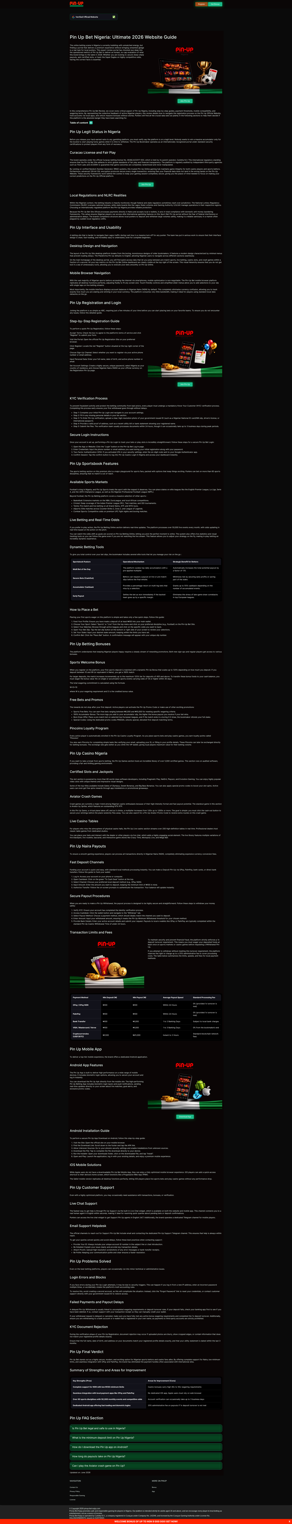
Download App (185, 1117)
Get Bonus (215, 4)
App (153, 1491)
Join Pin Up (185, 101)
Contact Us (74, 1487)
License (72, 1500)
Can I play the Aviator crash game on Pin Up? (98, 1465)
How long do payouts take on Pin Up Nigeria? (98, 1456)
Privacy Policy (75, 1491)
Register (201, 4)
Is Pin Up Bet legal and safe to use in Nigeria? (98, 1428)
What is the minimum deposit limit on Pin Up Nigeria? (103, 1437)
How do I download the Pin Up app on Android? (100, 1447)
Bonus (154, 1487)
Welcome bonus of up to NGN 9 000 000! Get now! (146, 1521)
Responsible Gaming (77, 1495)
